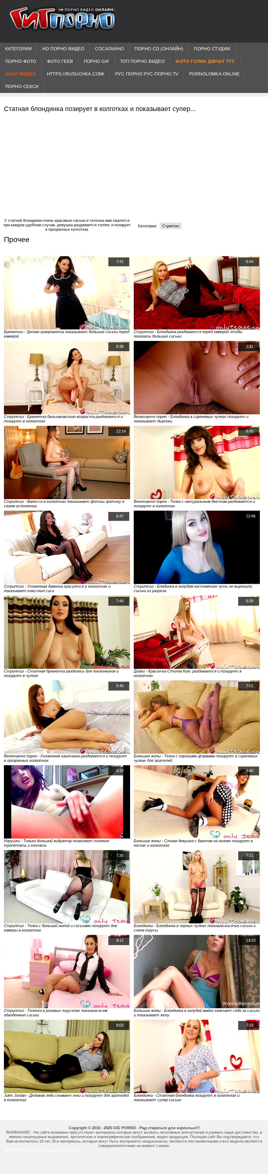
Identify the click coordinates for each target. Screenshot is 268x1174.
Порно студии (212, 48)
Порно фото (20, 61)
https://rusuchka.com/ (75, 73)
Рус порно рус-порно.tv (146, 73)
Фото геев (60, 61)
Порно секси (22, 86)
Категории (18, 48)
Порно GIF (96, 61)
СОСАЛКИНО (109, 48)
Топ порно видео (142, 61)
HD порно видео (63, 48)
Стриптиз (170, 226)
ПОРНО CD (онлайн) (159, 48)
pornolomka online (214, 73)
